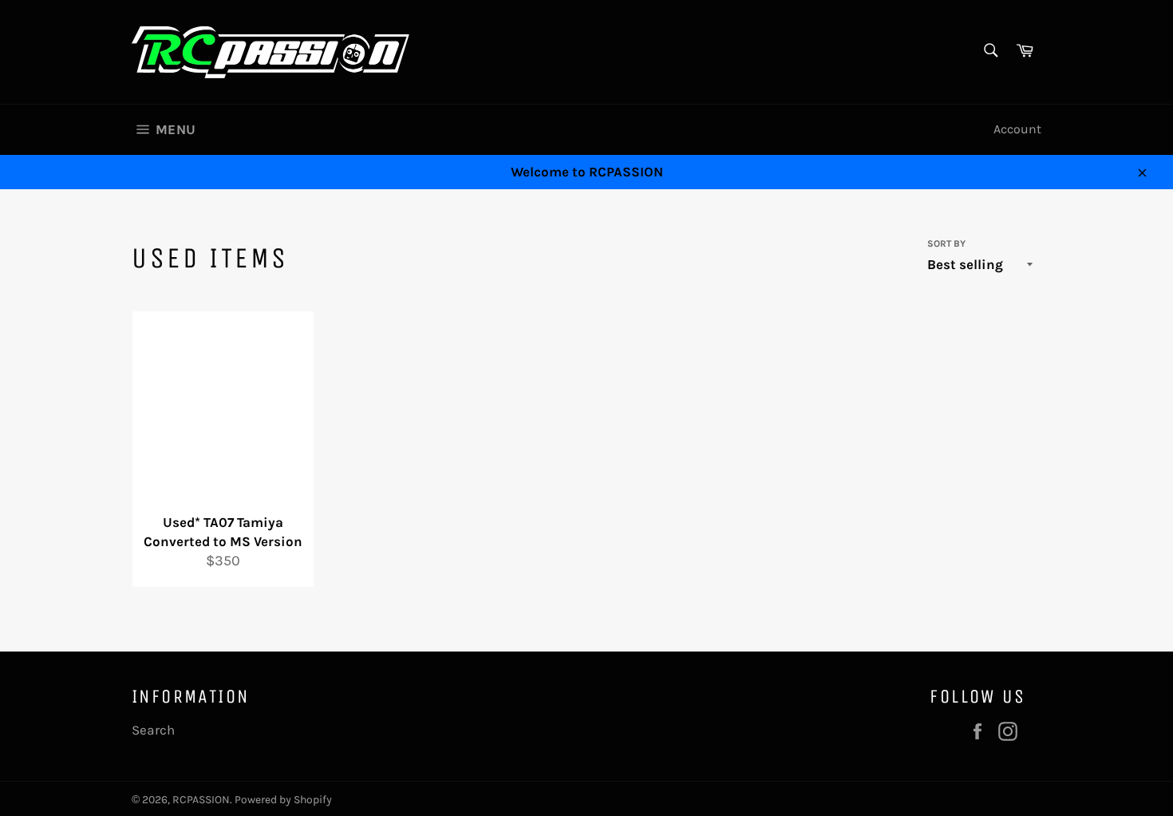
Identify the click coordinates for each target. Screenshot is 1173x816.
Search (153, 730)
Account (1017, 129)
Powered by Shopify (283, 800)
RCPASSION (201, 800)
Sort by (946, 243)
